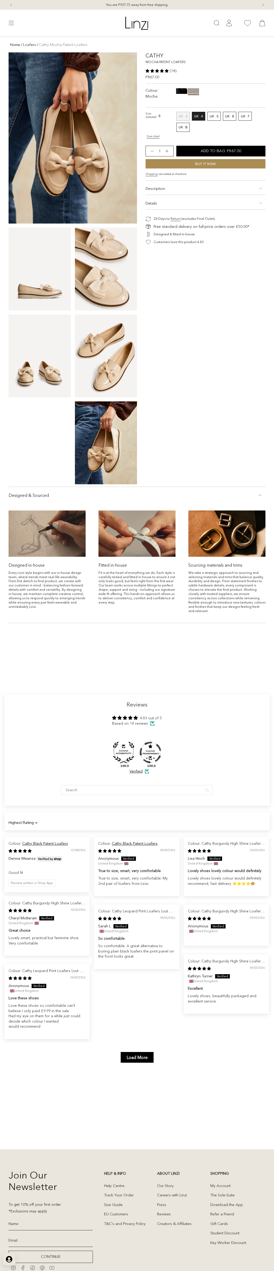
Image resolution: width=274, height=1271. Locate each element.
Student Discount (224, 1233)
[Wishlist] (247, 23)
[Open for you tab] (9, 1259)
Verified (136, 771)
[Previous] (11, 4)
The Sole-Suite (222, 1195)
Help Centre (114, 1185)
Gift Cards (219, 1223)
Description (155, 188)
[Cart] (262, 23)
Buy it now (205, 164)
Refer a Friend (222, 1214)
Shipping (152, 174)
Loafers (29, 44)
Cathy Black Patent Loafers (45, 843)
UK (184, 117)
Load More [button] (137, 1057)
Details (151, 203)
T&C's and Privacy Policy (125, 1223)
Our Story (165, 1185)
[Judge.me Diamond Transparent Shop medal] (150, 752)
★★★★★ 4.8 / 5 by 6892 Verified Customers (137, 5)
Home (15, 44)
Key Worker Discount (228, 1242)
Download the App (226, 1204)
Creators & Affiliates (174, 1223)
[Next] (263, 4)
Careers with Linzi (172, 1195)
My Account (220, 1185)
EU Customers (116, 1214)
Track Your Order (119, 1195)
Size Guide (113, 1204)
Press (161, 1204)
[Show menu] (11, 23)
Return (175, 219)
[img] (20, 850)
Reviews (164, 1214)
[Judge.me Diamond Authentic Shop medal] (123, 752)
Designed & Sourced (29, 495)
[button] (158, 70)
